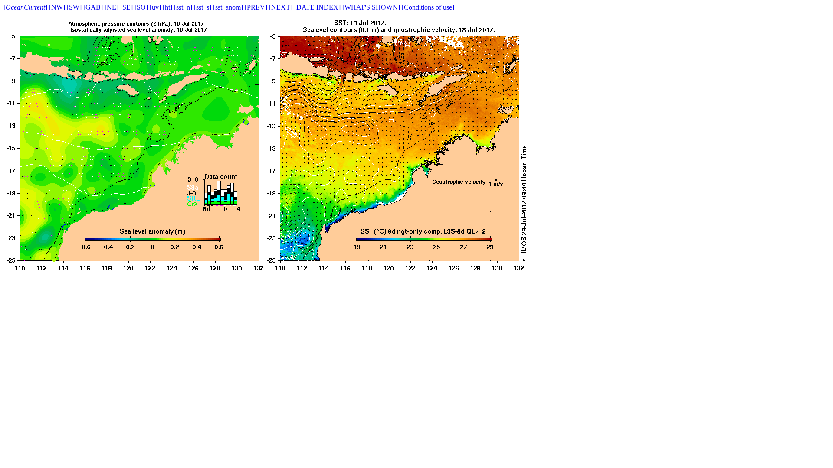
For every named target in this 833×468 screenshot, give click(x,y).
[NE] (111, 7)
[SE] (126, 7)
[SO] (141, 7)
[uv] (155, 7)
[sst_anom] (228, 7)
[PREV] (256, 7)
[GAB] (93, 7)
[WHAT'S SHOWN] (371, 7)
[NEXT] (280, 7)
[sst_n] (183, 7)
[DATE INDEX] (317, 7)
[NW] (57, 7)
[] (25, 7)
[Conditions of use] (428, 7)
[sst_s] (202, 7)
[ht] (167, 7)
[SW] (74, 7)
